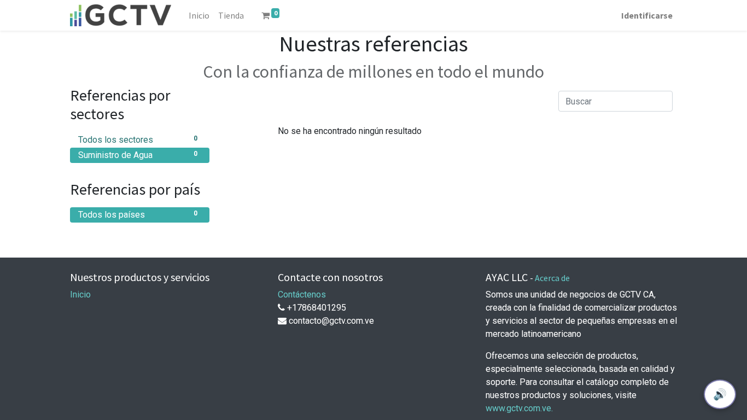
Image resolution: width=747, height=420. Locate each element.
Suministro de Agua (137, 155)
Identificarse (647, 15)
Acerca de (552, 277)
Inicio (80, 294)
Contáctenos (302, 294)
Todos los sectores (137, 140)
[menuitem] (199, 15)
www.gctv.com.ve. (519, 408)
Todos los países (137, 214)
